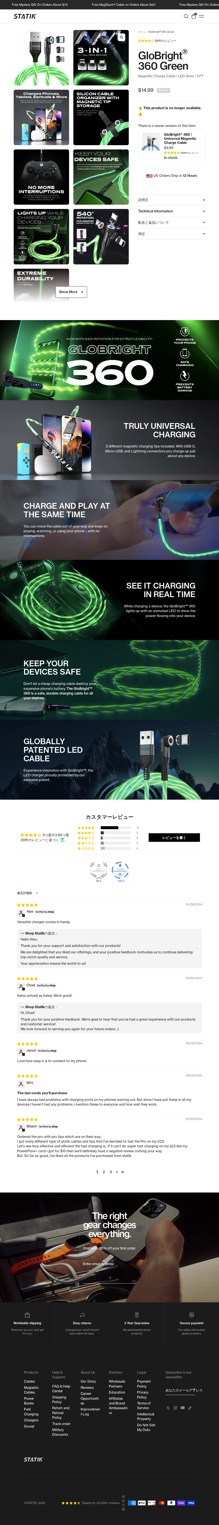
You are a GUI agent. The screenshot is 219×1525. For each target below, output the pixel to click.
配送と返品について (153, 222)
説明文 (143, 200)
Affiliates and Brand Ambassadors (118, 1405)
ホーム (142, 31)
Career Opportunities (90, 1398)
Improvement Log (90, 1411)
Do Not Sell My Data (146, 1427)
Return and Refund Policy (60, 1413)
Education (117, 1392)
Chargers (31, 1420)
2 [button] (104, 1172)
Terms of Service (144, 1405)
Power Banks (29, 1400)
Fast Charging (31, 1411)
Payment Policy (144, 1383)
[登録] (193, 1389)
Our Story (88, 1381)
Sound (29, 1426)
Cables (29, 1381)
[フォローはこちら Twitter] (168, 1407)
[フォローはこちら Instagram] (175, 1407)
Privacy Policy (142, 1394)
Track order (61, 1424)
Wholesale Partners (117, 1383)
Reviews (87, 1387)
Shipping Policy (59, 1399)
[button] (146, 40)
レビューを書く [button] (174, 837)
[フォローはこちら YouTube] (182, 1407)
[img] (27, 905)
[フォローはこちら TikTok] (189, 1407)
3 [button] (111, 1172)
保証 (141, 233)
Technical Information (155, 211)
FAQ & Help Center (61, 1388)
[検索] (186, 16)
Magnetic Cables (31, 1389)
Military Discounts (60, 1432)
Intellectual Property (145, 1416)
